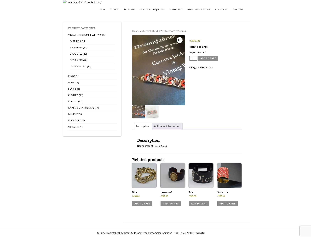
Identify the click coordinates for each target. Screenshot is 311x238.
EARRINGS (75, 41)
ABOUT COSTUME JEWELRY (151, 9)
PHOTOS (73, 101)
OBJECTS (73, 126)
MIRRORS (73, 114)
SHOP (102, 9)
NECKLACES (76, 60)
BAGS (71, 82)
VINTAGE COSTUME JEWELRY (153, 30)
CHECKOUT (238, 9)
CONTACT (114, 9)
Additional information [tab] (166, 126)
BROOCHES (76, 53)
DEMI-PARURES (78, 66)
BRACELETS (174, 30)
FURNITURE (74, 120)
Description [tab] (143, 126)
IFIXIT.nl (209, 232)
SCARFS (72, 88)
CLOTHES (73, 95)
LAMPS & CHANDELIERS (81, 107)
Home (135, 30)
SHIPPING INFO (175, 9)
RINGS (71, 76)
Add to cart (208, 58)
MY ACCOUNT (221, 9)
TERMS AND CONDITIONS (198, 9)
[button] (180, 40)
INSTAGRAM (129, 9)
